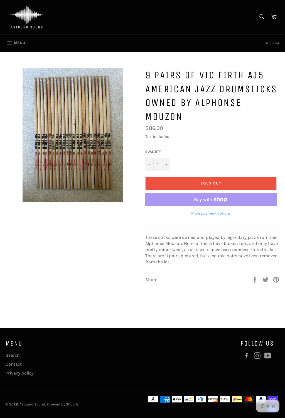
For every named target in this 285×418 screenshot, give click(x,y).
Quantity (153, 152)
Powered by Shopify (62, 404)
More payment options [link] (211, 213)
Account (272, 43)
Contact (14, 364)
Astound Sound (32, 404)
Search (13, 355)
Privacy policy (20, 373)
